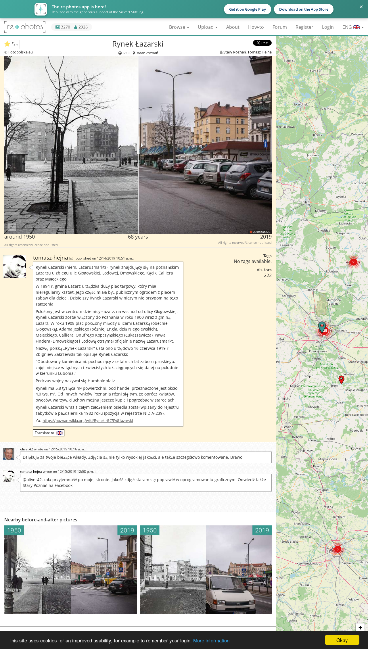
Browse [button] (177, 27)
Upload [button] (206, 27)
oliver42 (26, 449)
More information (211, 640)
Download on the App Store (303, 9)
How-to (256, 27)
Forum (280, 27)
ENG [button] (347, 27)
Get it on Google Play (247, 9)
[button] (337, 549)
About (232, 27)
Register (304, 27)
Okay (342, 640)
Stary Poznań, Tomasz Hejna (247, 52)
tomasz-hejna (51, 257)
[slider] (138, 145)
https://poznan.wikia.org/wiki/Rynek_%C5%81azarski (88, 420)
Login (328, 27)
